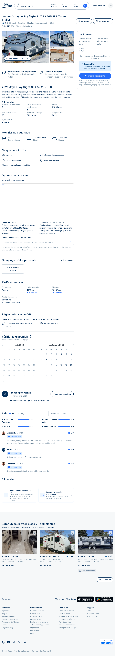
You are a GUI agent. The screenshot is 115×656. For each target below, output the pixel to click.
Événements (35, 630)
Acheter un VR (35, 619)
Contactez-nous (93, 614)
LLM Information (93, 616)
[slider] (5, 23)
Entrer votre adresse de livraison (16, 238)
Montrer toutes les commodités (16, 165)
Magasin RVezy (7, 628)
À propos (5, 611)
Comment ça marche (66, 611)
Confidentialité (45, 651)
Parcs (32, 633)
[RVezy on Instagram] (14, 642)
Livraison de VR (64, 614)
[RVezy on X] (19, 642)
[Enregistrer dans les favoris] (34, 533)
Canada (41, 527)
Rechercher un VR (37, 611)
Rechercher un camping (39, 622)
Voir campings (67, 260)
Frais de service (65, 622)
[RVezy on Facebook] (3, 642)
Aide (89, 611)
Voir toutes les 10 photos (19, 58)
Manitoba (51, 527)
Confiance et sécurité (67, 619)
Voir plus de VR (105, 580)
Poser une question (62, 394)
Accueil (4, 527)
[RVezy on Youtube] (8, 642)
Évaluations (6, 625)
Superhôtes (34, 628)
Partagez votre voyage (67, 628)
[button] (31, 5)
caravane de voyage (29, 527)
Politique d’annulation (67, 625)
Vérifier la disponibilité (95, 76)
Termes (35, 651)
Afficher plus (8, 102)
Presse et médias (8, 616)
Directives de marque (10, 619)
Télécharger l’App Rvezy (39, 625)
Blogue (4, 614)
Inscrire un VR (35, 614)
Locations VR (14, 527)
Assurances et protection (68, 616)
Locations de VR (36, 616)
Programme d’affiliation (10, 622)
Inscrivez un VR (99, 6)
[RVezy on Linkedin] (24, 642)
